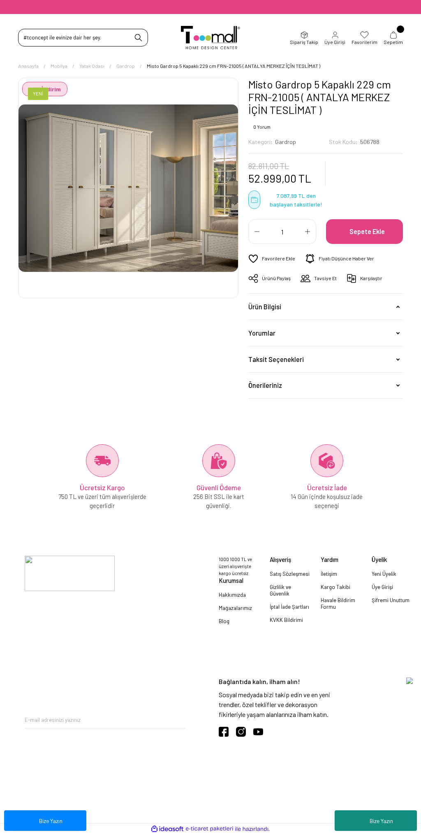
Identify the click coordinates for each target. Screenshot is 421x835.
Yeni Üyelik (384, 574)
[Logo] (211, 37)
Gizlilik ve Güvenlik (280, 590)
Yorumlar (261, 333)
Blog (224, 621)
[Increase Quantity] (307, 232)
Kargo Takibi (335, 587)
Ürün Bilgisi (264, 307)
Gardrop (285, 141)
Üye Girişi (334, 42)
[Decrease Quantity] (257, 232)
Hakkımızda (232, 594)
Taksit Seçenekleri (276, 359)
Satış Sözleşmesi (290, 574)
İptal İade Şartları (289, 606)
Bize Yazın (381, 820)
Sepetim (393, 42)
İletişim (329, 574)
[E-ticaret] (209, 829)
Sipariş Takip (304, 42)
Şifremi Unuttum (390, 600)
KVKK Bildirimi (286, 620)
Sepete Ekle (367, 231)
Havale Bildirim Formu (338, 603)
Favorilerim (364, 42)
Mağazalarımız (235, 608)
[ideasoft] (167, 829)
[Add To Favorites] (271, 259)
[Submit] (179, 720)
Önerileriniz (265, 385)
